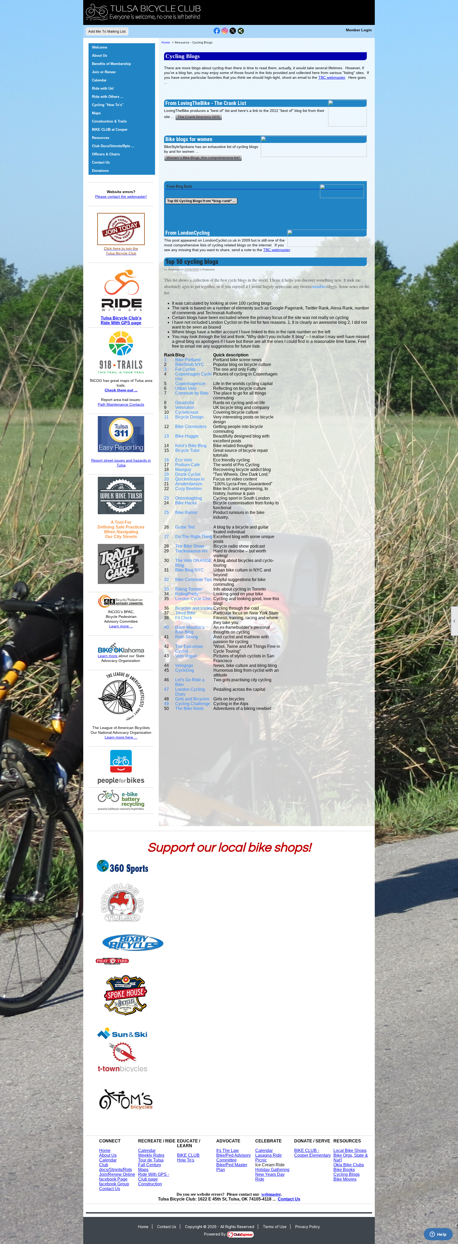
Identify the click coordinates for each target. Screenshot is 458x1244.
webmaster (271, 1194)
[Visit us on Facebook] (217, 31)
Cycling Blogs (346, 1174)
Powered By (215, 1234)
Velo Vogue (186, 656)
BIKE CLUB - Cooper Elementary (312, 1153)
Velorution (184, 407)
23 (166, 498)
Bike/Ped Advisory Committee (233, 1157)
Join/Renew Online (117, 1174)
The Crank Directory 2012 (199, 117)
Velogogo (184, 665)
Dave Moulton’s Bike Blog (190, 629)
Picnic (261, 1160)
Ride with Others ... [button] (108, 97)
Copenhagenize (190, 383)
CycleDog (184, 670)
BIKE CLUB (188, 1155)
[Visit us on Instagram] (225, 31)
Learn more (108, 656)
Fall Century (149, 1165)
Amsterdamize (188, 484)
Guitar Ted (185, 527)
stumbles (319, 286)
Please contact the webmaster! (121, 196)
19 (166, 474)
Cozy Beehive (188, 488)
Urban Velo (185, 388)
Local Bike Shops (350, 1150)
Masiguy (183, 469)
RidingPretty (187, 594)
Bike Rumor (186, 512)
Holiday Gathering (272, 1169)
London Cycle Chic (193, 598)
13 (166, 436)
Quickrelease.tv (189, 479)
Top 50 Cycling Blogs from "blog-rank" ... (201, 201)
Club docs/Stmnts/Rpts (115, 1167)
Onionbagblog (188, 498)
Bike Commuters (190, 426)
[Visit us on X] (233, 31)
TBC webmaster (331, 77)
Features (208, 269)
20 (166, 479)
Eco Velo (183, 460)
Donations (100, 171)
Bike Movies (344, 1179)
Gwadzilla (184, 402)
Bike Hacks (186, 503)
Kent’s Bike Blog (190, 445)
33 (166, 589)
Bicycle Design (189, 417)
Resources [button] (100, 138)
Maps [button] (96, 113)
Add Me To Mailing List (107, 31)
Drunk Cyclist (187, 474)
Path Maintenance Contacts (121, 404)
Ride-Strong (186, 637)
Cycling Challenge (192, 703)
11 (166, 417)
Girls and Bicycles (192, 699)
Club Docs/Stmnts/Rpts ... (113, 146)
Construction (150, 1184)
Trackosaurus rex (191, 551)
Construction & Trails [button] (109, 121)
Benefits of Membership (111, 64)
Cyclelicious (186, 412)
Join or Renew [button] (104, 72)
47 (166, 689)
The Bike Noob (189, 708)
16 (166, 460)
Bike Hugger (187, 436)
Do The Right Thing (193, 536)
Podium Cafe (187, 464)
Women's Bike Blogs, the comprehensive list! (203, 157)
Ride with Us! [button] (103, 88)
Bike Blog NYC (189, 570)
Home (165, 42)
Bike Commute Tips (193, 579)
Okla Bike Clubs (348, 1165)
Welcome (99, 47)
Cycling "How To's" (108, 105)
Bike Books (344, 1169)
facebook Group (114, 1184)
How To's (185, 1160)
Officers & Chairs (106, 154)
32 (166, 579)
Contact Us (101, 162)
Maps (143, 1169)
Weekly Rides (151, 1155)
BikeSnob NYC (189, 364)
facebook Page (113, 1179)
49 (166, 703)
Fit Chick (183, 618)
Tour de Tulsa (151, 1160)
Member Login (359, 30)
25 (166, 512)
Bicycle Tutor (187, 450)
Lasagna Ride (268, 1155)
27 (166, 536)
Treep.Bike (185, 613)
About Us (99, 56)
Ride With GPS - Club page (153, 1176)
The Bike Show (189, 546)
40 (166, 627)
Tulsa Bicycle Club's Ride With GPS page (121, 320)
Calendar (99, 80)
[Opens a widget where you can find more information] (438, 1234)
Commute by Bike (192, 393)
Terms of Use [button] (275, 1226)
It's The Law (227, 1150)
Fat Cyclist (185, 369)
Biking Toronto (188, 589)
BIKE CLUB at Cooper (109, 130)
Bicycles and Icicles (193, 608)
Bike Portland (188, 359)
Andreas (174, 269)
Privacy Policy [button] (307, 1226)
